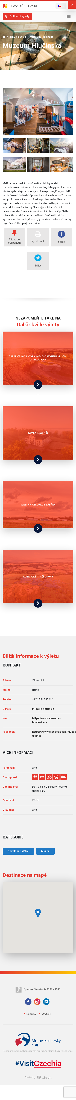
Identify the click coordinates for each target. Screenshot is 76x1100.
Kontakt (31, 1014)
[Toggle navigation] (68, 16)
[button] (72, 5)
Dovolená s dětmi (18, 851)
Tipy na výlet (18, 37)
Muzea (45, 851)
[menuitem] (60, 6)
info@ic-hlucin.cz (43, 709)
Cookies (46, 1014)
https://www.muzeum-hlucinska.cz (46, 720)
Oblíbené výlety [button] (19, 16)
